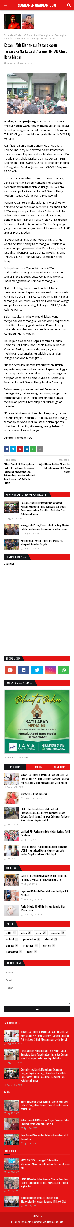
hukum (25, 933)
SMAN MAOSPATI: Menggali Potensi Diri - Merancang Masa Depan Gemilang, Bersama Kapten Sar (45, 1163)
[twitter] (37, 670)
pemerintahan (31, 939)
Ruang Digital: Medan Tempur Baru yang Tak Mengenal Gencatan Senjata (42, 542)
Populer (15, 767)
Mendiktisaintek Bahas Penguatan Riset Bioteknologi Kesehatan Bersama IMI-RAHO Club (43, 1199)
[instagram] (50, 670)
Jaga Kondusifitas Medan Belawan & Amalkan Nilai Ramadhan (44, 1137)
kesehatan (57, 933)
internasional (13, 951)
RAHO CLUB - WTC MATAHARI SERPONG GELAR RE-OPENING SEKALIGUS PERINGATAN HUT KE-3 (44, 878)
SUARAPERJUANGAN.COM (37, 5)
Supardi (11, 63)
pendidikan (30, 945)
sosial (40, 933)
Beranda (8, 35)
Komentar (59, 767)
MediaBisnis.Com (55, 1221)
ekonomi (51, 939)
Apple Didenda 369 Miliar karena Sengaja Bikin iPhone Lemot (43, 908)
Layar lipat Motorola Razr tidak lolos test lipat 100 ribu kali (44, 893)
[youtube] (10, 670)
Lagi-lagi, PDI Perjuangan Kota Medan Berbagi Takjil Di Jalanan (45, 833)
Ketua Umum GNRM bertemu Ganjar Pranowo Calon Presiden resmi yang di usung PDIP (45, 1122)
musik (31, 951)
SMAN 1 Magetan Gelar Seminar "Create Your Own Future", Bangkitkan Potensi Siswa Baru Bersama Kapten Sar (44, 1105)
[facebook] (23, 670)
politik (10, 933)
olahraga (12, 945)
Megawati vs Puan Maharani (34, 794)
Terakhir (37, 767)
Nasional (11, 939)
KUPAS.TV (37, 1216)
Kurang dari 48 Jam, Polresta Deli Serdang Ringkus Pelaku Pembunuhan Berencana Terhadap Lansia (45, 527)
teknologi (48, 945)
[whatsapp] (63, 670)
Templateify (26, 1221)
